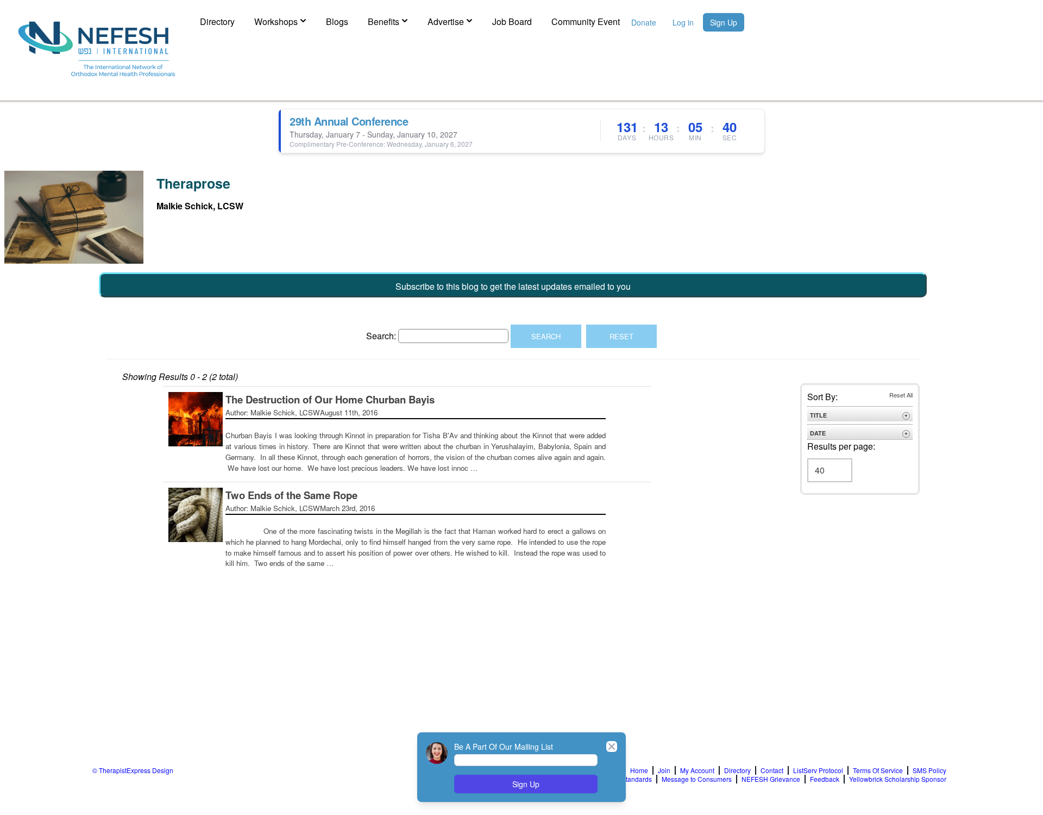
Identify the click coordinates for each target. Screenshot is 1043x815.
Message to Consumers (697, 779)
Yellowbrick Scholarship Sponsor (897, 779)
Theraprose (193, 183)
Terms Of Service (878, 770)
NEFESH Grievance (771, 779)
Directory (217, 21)
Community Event (585, 21)
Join (664, 770)
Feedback (824, 779)
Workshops (276, 21)
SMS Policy (929, 770)
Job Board (512, 21)
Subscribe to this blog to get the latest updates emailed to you (513, 286)
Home (639, 770)
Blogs (337, 21)
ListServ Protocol (818, 770)
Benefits (383, 21)
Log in (683, 22)
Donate (643, 22)
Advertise (446, 21)
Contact (772, 770)
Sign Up (723, 22)
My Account (697, 770)
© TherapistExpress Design (132, 770)
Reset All (901, 394)
